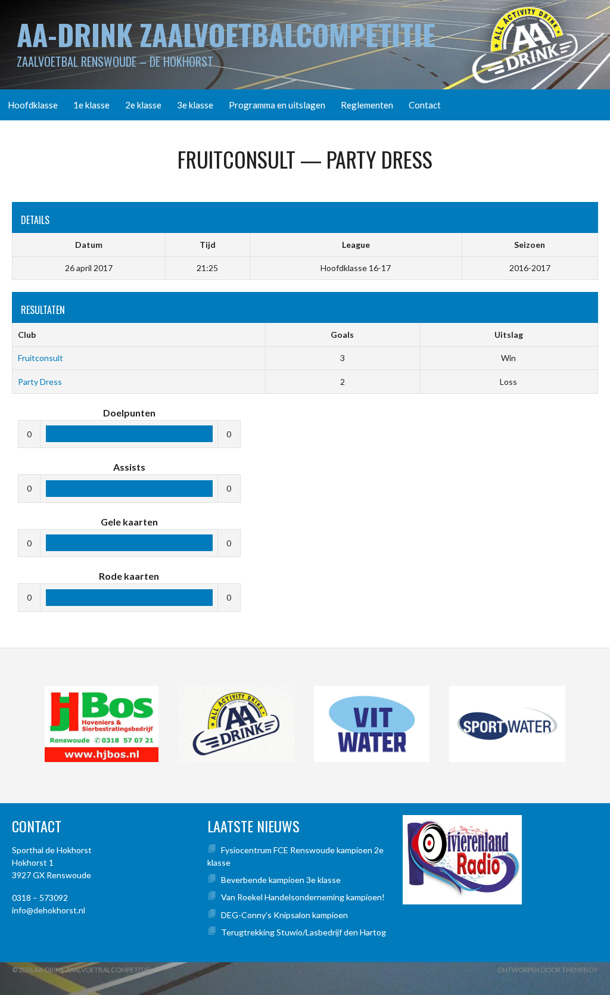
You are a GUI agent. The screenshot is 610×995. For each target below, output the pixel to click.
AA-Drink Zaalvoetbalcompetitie (226, 34)
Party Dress (40, 382)
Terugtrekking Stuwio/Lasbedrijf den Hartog (303, 932)
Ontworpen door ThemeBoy (547, 970)
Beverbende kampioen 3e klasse (281, 880)
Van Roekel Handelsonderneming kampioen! (303, 897)
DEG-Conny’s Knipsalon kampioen (284, 915)
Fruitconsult (40, 358)
